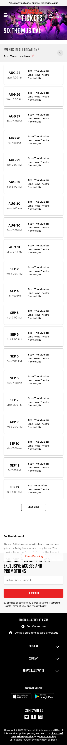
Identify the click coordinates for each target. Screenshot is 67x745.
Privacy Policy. (39, 605)
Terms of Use (19, 605)
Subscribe (33, 593)
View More (33, 507)
